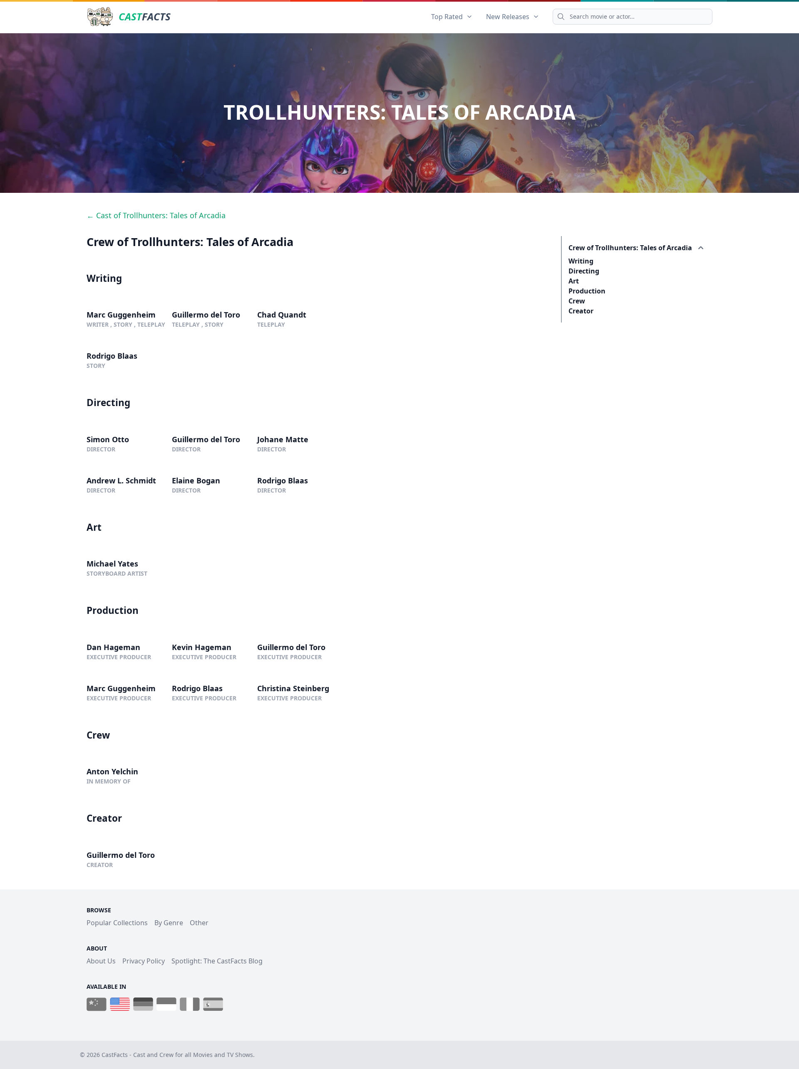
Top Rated (447, 16)
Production (586, 291)
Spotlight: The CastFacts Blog (217, 961)
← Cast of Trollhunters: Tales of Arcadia (156, 215)
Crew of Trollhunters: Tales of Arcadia (630, 247)
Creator (580, 310)
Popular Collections (117, 922)
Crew (576, 300)
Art (573, 281)
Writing (580, 261)
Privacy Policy (143, 961)
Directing (583, 271)
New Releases (507, 16)
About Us (101, 961)
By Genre (168, 922)
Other (199, 922)
